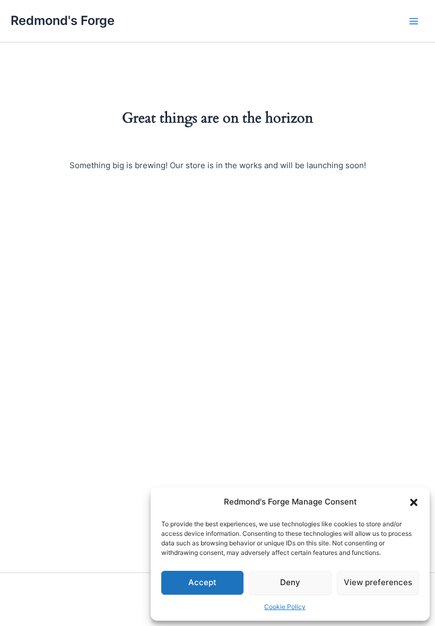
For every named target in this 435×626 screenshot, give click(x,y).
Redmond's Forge (63, 20)
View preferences (378, 582)
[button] (413, 502)
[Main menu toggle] (413, 20)
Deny (290, 582)
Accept (202, 582)
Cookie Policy (285, 607)
